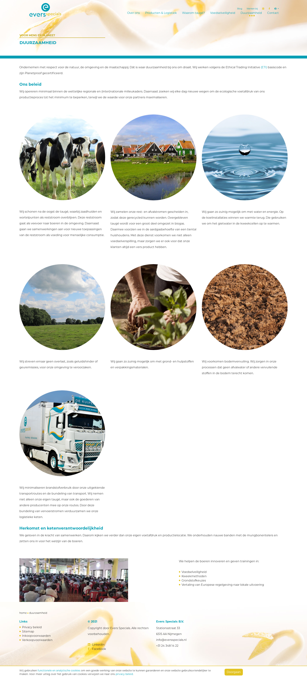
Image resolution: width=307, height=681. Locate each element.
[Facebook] (269, 8)
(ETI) (264, 67)
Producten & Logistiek (161, 13)
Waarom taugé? (193, 13)
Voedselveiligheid (222, 13)
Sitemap (28, 631)
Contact (273, 13)
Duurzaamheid (251, 13)
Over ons (133, 13)
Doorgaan (234, 672)
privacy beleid (124, 674)
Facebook (98, 649)
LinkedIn (98, 644)
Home (23, 613)
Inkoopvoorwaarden (36, 635)
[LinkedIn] (263, 8)
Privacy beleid (32, 627)
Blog (239, 8)
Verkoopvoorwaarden (37, 640)
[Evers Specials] (51, 10)
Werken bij (252, 8)
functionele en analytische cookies (59, 670)
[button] (276, 8)
